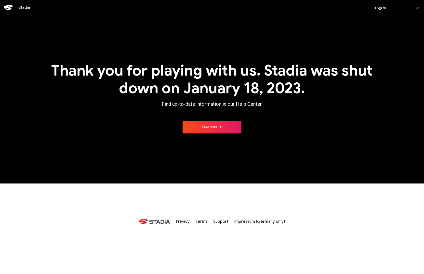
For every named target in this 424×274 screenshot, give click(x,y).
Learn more (212, 126)
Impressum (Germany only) (259, 221)
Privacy (183, 221)
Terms (201, 221)
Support (220, 221)
